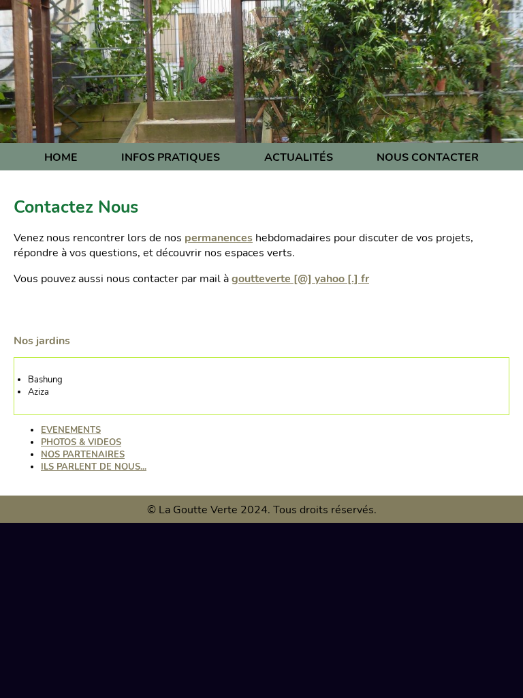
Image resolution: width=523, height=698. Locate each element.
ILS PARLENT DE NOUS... (93, 467)
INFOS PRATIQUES (170, 157)
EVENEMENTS (71, 430)
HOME (61, 157)
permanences (219, 237)
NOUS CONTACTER (428, 157)
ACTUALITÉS (298, 157)
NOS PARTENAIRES (83, 455)
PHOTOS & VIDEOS (81, 442)
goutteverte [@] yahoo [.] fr (300, 278)
